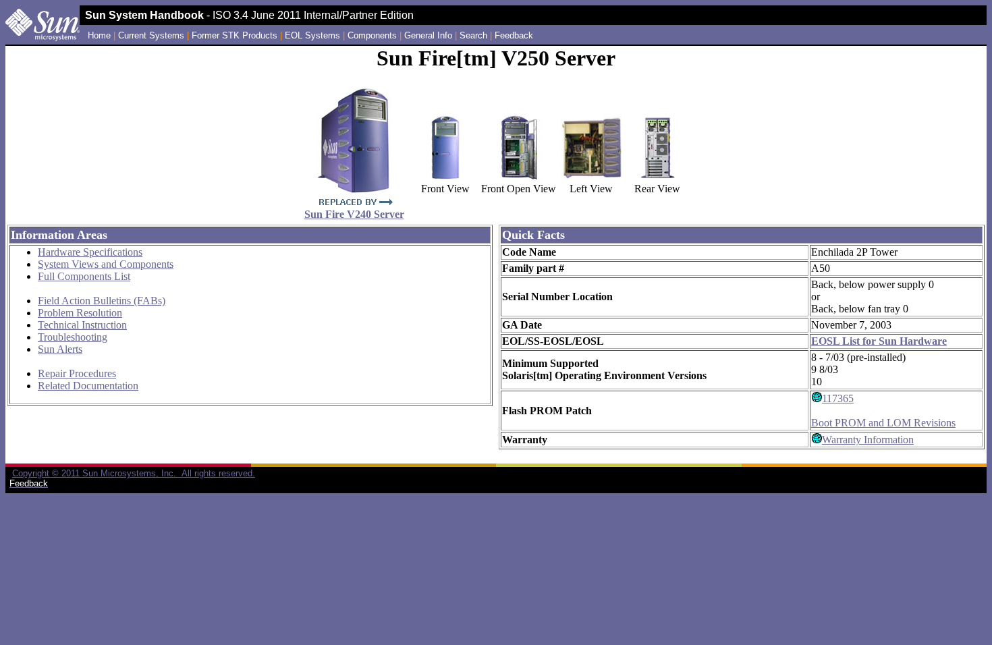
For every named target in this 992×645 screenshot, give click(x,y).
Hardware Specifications (90, 252)
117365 (838, 398)
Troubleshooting (72, 337)
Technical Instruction (82, 325)
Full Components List (84, 276)
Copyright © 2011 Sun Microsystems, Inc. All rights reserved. (133, 473)
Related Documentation (88, 385)
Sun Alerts (60, 349)
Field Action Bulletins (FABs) (101, 300)
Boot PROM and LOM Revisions (883, 422)
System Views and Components (105, 264)
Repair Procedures (77, 373)
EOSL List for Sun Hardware (879, 341)
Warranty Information (868, 439)
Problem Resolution (80, 312)
